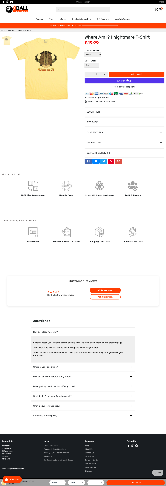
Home (3, 30)
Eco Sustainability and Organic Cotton (58, 460)
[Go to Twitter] (103, 161)
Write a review (105, 290)
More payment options (124, 87)
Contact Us (89, 453)
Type (51, 19)
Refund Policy (90, 464)
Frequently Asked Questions (55, 449)
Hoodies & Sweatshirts (81, 19)
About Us (88, 449)
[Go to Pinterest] (11, 2)
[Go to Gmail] (118, 161)
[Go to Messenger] (96, 161)
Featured (39, 19)
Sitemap (88, 471)
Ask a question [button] (105, 297)
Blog (87, 445)
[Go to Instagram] (7, 2)
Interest (63, 19)
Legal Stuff (89, 456)
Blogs (161, 2)
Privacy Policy (90, 467)
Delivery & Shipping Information (56, 453)
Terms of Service (92, 460)
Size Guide (48, 456)
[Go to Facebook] (3, 2)
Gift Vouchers (103, 19)
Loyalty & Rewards (122, 19)
